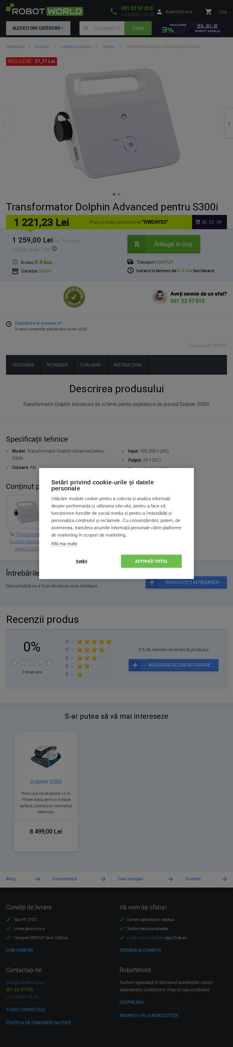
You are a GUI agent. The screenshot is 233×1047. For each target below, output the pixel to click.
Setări (81, 561)
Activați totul (151, 561)
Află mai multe (64, 543)
